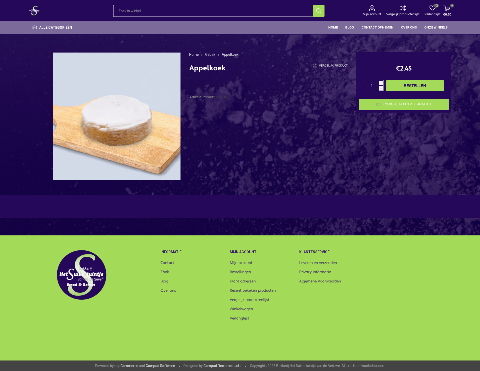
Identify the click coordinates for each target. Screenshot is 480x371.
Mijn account (372, 14)
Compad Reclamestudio (223, 366)
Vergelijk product (333, 66)
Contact (167, 262)
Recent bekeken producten (253, 290)
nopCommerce (126, 366)
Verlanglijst (239, 318)
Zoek (164, 272)
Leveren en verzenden (318, 262)
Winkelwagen (241, 309)
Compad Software (160, 366)
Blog (164, 281)
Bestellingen (240, 272)
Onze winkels (436, 27)
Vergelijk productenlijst (403, 14)
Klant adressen (243, 281)
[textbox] (213, 11)
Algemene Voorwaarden (320, 281)
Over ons (168, 290)
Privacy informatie (315, 272)
